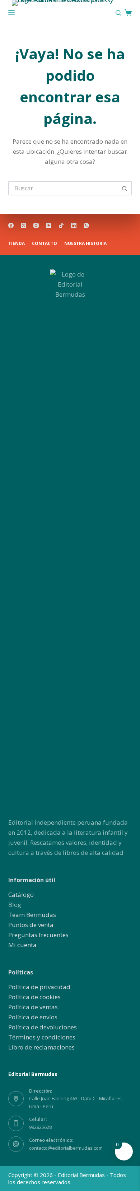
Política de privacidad (39, 987)
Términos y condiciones (41, 1037)
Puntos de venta (30, 925)
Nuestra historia (85, 243)
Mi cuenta (22, 945)
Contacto (44, 243)
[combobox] (63, 188)
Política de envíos (32, 1017)
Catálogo (21, 894)
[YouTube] (48, 225)
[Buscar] (118, 12)
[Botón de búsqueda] (124, 188)
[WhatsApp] (86, 225)
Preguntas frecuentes (38, 935)
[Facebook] (11, 225)
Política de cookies (34, 997)
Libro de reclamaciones (41, 1047)
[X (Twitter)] (23, 225)
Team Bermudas (32, 914)
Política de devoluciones (42, 1027)
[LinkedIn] (73, 225)
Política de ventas (33, 1007)
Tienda (16, 243)
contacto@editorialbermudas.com (66, 1148)
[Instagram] (36, 225)
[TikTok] (61, 225)
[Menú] (11, 12)
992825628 (40, 1127)
